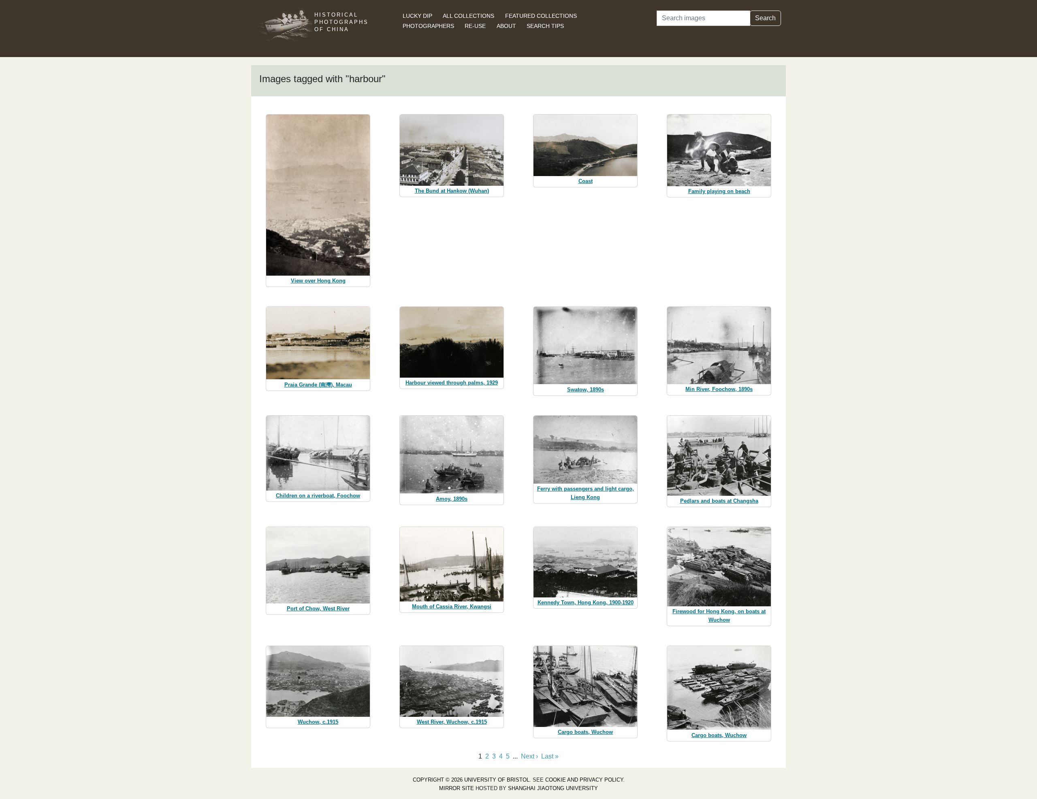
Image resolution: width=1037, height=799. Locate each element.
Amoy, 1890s (451, 499)
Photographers (428, 26)
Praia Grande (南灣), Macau (318, 385)
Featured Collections (541, 16)
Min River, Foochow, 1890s (719, 389)
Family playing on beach (719, 191)
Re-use (475, 26)
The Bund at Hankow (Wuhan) (452, 191)
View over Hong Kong (318, 281)
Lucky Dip (417, 16)
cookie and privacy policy (584, 780)
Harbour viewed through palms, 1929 (451, 383)
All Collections (468, 16)
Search (765, 18)
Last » (550, 756)
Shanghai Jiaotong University (553, 788)
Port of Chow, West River (318, 609)
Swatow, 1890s (585, 390)
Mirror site (456, 788)
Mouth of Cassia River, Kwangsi (451, 607)
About (506, 26)
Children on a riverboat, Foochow (318, 496)
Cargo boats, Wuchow (585, 732)
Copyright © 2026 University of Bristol (471, 780)
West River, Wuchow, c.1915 (452, 722)
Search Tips (545, 26)
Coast (585, 181)
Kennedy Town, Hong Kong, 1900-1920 (586, 602)
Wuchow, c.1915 (318, 722)
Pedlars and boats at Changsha (719, 501)
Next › (529, 756)
